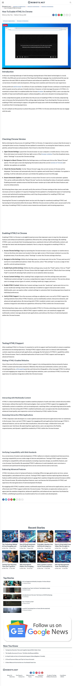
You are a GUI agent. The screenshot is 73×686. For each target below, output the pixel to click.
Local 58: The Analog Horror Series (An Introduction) (36, 608)
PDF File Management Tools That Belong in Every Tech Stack (62, 566)
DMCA (62, 676)
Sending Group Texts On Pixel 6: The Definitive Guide (36, 588)
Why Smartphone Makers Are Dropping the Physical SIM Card (27, 566)
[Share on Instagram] (9, 499)
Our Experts (19, 675)
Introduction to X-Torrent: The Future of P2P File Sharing (37, 595)
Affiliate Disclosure (52, 676)
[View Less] (70, 15)
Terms (30, 676)
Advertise (12, 676)
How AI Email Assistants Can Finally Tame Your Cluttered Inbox (27, 546)
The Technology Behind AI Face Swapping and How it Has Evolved (9, 546)
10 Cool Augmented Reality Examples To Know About (36, 581)
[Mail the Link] (67, 15)
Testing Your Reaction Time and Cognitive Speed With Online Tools (10, 566)
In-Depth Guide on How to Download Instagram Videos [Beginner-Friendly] (25, 656)
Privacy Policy (39, 676)
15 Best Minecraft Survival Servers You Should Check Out (20, 662)
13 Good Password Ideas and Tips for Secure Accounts (19, 659)
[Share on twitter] (56, 15)
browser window (46, 154)
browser (40, 91)
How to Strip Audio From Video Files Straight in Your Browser (63, 546)
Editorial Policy (30, 675)
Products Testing (51, 675)
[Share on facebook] (53, 15)
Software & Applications (9, 21)
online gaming (20, 369)
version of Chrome (57, 163)
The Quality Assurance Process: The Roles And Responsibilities (22, 653)
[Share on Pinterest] (59, 15)
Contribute (63, 675)
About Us (9, 675)
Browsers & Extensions (22, 21)
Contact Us (21, 676)
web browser (17, 86)
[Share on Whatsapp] (61, 15)
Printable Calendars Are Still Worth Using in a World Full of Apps (45, 546)
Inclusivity (40, 675)
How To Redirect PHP (28, 601)
